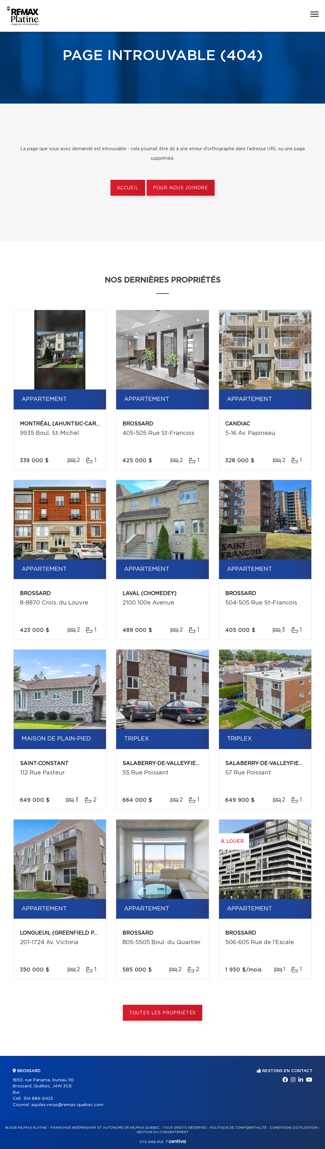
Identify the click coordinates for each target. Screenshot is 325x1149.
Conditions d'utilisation (294, 1127)
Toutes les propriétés (162, 1013)
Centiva (176, 1141)
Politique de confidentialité (238, 1127)
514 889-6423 (38, 1099)
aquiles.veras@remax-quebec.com (67, 1105)
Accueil (128, 188)
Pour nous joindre (180, 188)
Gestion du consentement (162, 1132)
